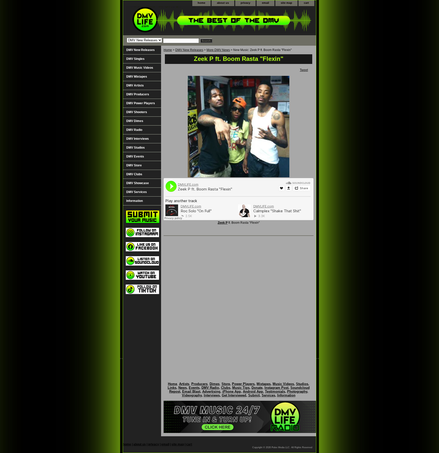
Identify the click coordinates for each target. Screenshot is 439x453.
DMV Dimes (134, 121)
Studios (302, 384)
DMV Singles (135, 59)
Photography (297, 391)
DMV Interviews (137, 139)
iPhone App (231, 391)
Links (172, 388)
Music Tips (240, 388)
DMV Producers (137, 94)
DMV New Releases (189, 50)
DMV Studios (135, 147)
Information (134, 201)
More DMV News (218, 50)
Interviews (212, 395)
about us (223, 2)
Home (168, 50)
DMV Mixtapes (136, 76)
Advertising (211, 391)
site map (286, 2)
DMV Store (134, 165)
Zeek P (223, 222)
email (265, 2)
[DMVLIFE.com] (186, 20)
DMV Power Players (140, 103)
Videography (192, 395)
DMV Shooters (136, 112)
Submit (254, 395)
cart (306, 2)
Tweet (304, 70)
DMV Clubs (134, 174)
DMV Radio (134, 130)
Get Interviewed (234, 395)
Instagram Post (276, 388)
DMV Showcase (137, 183)
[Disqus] (238, 303)
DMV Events (135, 156)
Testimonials (275, 391)
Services (268, 395)
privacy (245, 2)
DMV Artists (135, 85)
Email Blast (191, 391)
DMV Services (136, 192)
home (201, 2)
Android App (253, 391)
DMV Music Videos (139, 67)
